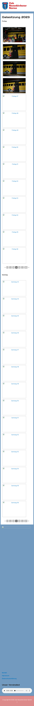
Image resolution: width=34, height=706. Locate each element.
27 (26, 521)
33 (26, 267)
